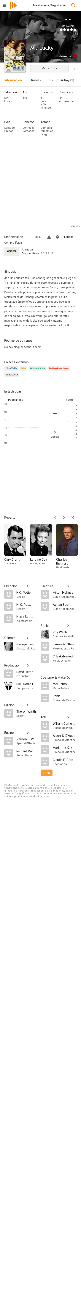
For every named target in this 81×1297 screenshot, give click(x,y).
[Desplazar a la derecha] (63, 517)
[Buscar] (73, 5)
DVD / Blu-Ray (61, 80)
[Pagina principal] (13, 8)
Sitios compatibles (38, 236)
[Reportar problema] (49, 237)
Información (13, 80)
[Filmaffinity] (12, 370)
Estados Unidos (9, 129)
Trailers (35, 80)
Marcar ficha (49, 68)
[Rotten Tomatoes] (59, 370)
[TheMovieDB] (38, 370)
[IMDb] (24, 370)
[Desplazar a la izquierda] (55, 517)
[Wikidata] (12, 377)
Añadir (37, 347)
